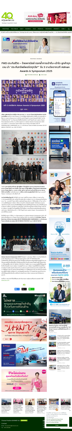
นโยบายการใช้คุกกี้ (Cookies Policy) (53, 420)
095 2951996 (7, 427)
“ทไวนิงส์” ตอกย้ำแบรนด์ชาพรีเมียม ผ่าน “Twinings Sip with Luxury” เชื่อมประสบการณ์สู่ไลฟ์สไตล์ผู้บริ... (63, 337)
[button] (69, 29)
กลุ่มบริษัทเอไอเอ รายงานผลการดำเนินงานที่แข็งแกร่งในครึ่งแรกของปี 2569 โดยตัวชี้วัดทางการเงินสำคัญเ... (30, 409)
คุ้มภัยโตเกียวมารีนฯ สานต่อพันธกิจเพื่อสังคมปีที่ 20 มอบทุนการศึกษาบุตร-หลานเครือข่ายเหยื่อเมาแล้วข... (42, 409)
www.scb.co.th (5, 280)
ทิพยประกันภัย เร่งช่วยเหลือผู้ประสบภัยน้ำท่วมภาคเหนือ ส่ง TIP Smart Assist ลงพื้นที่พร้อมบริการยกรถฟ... (60, 328)
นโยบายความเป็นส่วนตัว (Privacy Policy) (54, 419)
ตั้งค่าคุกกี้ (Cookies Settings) (52, 422)
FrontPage (33, 58)
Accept (56, 425)
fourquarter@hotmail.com (11, 425)
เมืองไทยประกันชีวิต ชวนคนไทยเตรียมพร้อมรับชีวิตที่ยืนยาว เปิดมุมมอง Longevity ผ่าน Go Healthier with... (18, 409)
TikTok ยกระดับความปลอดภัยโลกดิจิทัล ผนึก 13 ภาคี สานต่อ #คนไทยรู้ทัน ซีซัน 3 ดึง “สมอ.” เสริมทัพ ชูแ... (63, 352)
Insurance (39, 58)
